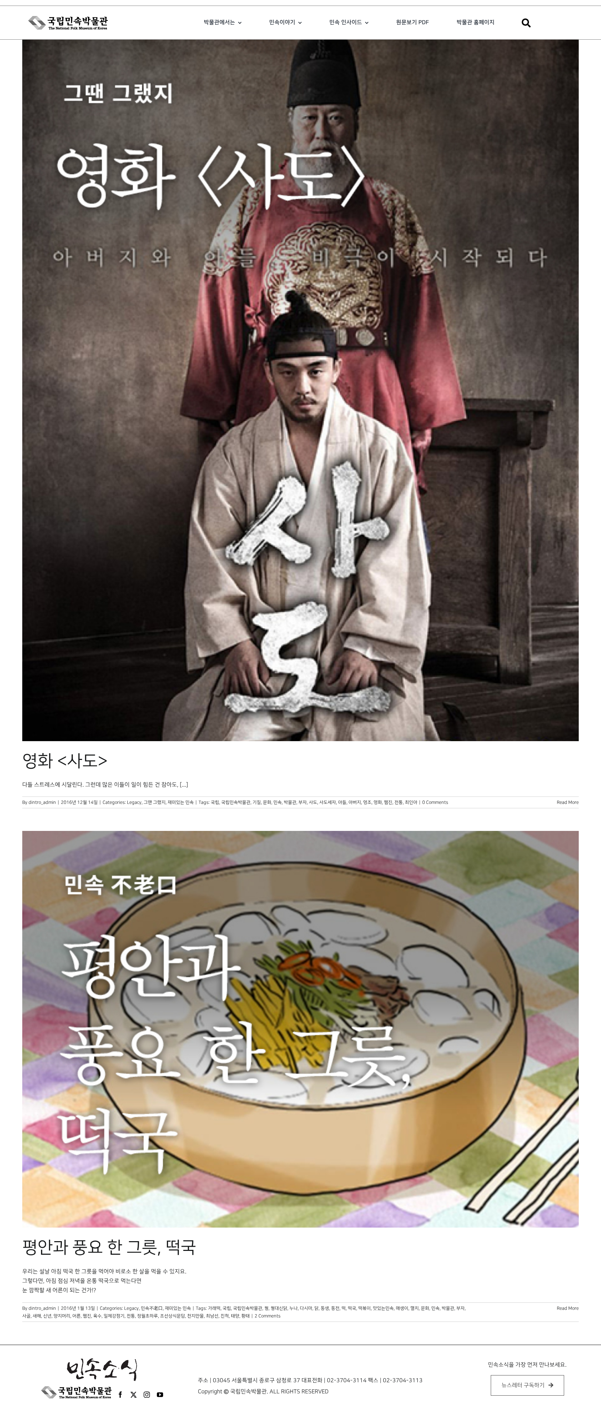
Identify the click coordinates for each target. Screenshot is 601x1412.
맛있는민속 (383, 1308)
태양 (235, 1316)
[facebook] (120, 1394)
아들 (342, 802)
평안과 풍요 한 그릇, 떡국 (109, 1248)
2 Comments (267, 1316)
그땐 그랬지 (155, 802)
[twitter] (133, 1394)
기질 (257, 802)
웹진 (388, 802)
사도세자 (327, 802)
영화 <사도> (65, 761)
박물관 (290, 802)
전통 (398, 802)
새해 (37, 1316)
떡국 (352, 1308)
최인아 (411, 802)
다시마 (306, 1308)
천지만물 (195, 1316)
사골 (26, 1316)
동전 (335, 1308)
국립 (215, 802)
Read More (568, 802)
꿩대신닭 (279, 1308)
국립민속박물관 (235, 802)
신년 (47, 1316)
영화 (378, 802)
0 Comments (435, 802)
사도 (313, 802)
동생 (325, 1308)
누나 (293, 1308)
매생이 (402, 1308)
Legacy (134, 802)
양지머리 (62, 1316)
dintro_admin (42, 802)
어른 (76, 1316)
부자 (302, 802)
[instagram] (147, 1394)
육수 (97, 1316)
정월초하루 (147, 1316)
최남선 (212, 1316)
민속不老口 (152, 1308)
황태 (245, 1316)
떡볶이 (364, 1308)
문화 (267, 802)
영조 (367, 802)
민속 (277, 802)
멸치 (414, 1308)
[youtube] (160, 1394)
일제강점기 (114, 1316)
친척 (225, 1316)
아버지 (354, 802)
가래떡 (214, 1308)
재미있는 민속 (181, 802)
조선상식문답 (172, 1316)
